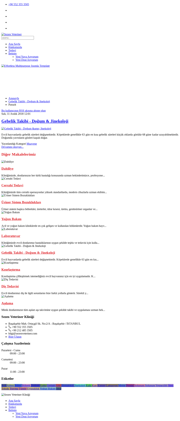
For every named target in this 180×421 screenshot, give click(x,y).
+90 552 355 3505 (18, 4)
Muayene (32, 143)
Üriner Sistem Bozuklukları (21, 202)
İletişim (12, 53)
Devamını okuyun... (12, 146)
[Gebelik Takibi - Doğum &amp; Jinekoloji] (26, 128)
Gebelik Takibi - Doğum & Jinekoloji (29, 101)
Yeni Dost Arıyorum (26, 59)
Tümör (23, 388)
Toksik (5, 388)
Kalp (89, 385)
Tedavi (12, 50)
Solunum (139, 385)
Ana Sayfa (14, 43)
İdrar (58, 388)
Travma (14, 388)
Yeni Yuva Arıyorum (26, 56)
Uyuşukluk (33, 388)
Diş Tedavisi (10, 286)
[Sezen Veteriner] (11, 34)
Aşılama (7, 303)
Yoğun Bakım (11, 219)
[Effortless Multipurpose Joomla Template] (25, 65)
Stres (170, 385)
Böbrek (26, 385)
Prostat (130, 385)
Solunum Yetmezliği (156, 385)
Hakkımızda (15, 47)
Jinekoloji (80, 385)
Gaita (43, 385)
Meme (122, 385)
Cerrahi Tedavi (12, 185)
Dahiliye (7, 168)
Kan (94, 385)
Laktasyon (112, 385)
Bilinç (18, 385)
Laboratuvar (10, 236)
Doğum (35, 385)
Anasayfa (13, 98)
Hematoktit (67, 385)
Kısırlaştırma (10, 269)
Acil (4, 385)
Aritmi (11, 385)
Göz (58, 385)
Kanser (101, 385)
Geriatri (51, 385)
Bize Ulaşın (14, 336)
